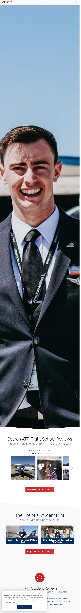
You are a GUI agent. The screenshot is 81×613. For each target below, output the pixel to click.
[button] (76, 2)
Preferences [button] (12, 602)
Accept (24, 607)
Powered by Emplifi (40, 482)
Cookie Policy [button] (18, 600)
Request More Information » (39, 489)
